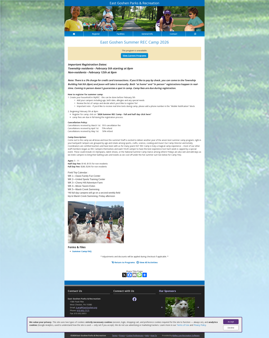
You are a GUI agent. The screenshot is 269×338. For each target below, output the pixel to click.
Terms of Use (183, 325)
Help (147, 335)
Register (96, 34)
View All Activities (148, 262)
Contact (173, 34)
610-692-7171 (83, 310)
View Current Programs (134, 55)
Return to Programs (124, 262)
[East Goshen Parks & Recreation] (134, 18)
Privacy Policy (200, 325)
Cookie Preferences (134, 335)
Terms (114, 335)
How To (154, 335)
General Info (147, 34)
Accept (231, 321)
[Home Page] (74, 33)
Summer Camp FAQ (81, 251)
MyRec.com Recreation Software (186, 335)
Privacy (122, 335)
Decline (231, 327)
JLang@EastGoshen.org (86, 307)
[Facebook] (134, 299)
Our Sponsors (167, 291)
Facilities (121, 34)
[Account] (195, 33)
